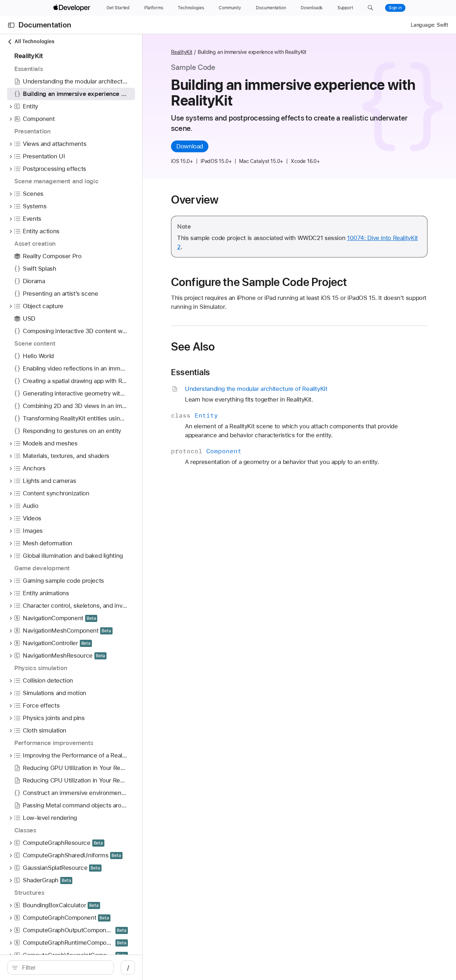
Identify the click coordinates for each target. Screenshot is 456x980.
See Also (193, 346)
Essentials (190, 372)
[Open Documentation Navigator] (11, 25)
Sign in (395, 7)
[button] (370, 8)
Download (189, 146)
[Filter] (64, 967)
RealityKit (181, 52)
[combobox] (64, 967)
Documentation (45, 25)
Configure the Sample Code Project (259, 282)
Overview (194, 199)
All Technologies (34, 41)
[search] (60, 967)
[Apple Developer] (73, 8)
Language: (423, 25)
